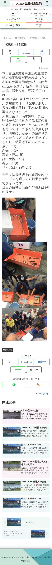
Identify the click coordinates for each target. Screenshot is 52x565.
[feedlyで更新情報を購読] (14, 384)
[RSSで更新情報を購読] (38, 384)
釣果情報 (8, 350)
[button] (34, 59)
